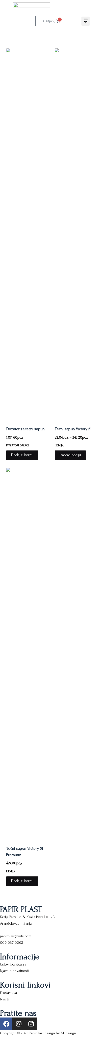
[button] (85, 21)
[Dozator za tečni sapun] (26, 234)
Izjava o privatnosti (14, 970)
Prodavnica (8, 992)
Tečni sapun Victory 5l (73, 428)
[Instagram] (18, 1024)
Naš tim (5, 999)
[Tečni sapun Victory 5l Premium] (26, 653)
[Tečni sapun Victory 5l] (75, 234)
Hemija (59, 445)
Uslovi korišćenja (13, 964)
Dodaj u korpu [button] (22, 455)
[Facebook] (6, 1024)
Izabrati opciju (70, 455)
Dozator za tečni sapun (25, 428)
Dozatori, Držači (17, 445)
